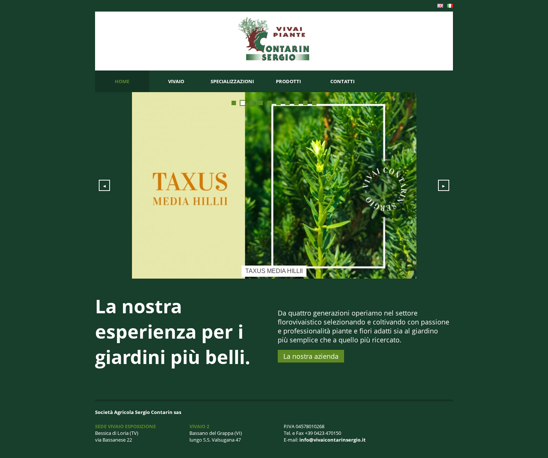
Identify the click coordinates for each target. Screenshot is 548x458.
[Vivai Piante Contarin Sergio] (274, 61)
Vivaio (176, 81)
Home (122, 81)
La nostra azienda (310, 356)
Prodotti (288, 81)
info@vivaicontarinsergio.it (332, 439)
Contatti (342, 81)
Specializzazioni (232, 81)
